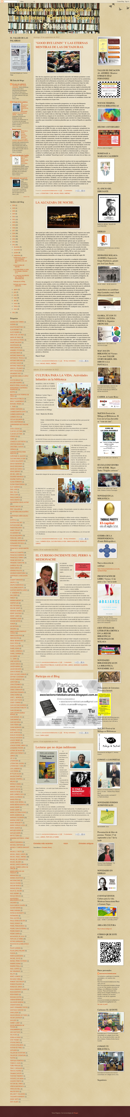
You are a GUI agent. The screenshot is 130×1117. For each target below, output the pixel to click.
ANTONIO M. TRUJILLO (17, 358)
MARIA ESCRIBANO (16, 797)
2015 (14, 236)
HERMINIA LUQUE (15, 618)
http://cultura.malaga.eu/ (105, 929)
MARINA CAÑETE (15, 820)
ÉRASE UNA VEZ (15, 506)
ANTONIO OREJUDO (16, 360)
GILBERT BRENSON (16, 580)
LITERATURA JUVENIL (17, 763)
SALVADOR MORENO (16, 1002)
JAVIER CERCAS (15, 664)
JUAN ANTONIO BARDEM (18, 705)
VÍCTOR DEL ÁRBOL (16, 1083)
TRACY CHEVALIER (16, 1068)
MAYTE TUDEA (15, 835)
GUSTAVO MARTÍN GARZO (18, 590)
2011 (14, 312)
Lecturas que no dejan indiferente (56, 747)
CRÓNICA (13, 449)
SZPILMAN (13, 1050)
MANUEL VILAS (15, 786)
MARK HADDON (41, 667)
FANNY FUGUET (15, 530)
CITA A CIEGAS (15, 428)
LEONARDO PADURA (16, 748)
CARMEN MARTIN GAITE (18, 411)
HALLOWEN (13, 595)
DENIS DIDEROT (15, 471)
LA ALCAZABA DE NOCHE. (55, 202)
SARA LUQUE (44, 735)
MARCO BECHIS (15, 789)
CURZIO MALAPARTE (17, 461)
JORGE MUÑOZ (15, 695)
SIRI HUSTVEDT (15, 1032)
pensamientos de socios (17, 936)
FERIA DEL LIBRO (15, 538)
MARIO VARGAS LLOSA (17, 825)
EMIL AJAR (13, 489)
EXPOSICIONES (15, 525)
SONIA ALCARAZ (15, 1037)
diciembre (17, 247)
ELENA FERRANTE (16, 482)
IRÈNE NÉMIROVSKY (17, 640)
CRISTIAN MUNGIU (16, 444)
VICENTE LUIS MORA (17, 1078)
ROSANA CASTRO (16, 997)
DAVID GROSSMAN (16, 466)
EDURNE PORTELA (16, 479)
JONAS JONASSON (16, 689)
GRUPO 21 (13, 582)
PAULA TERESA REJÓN (17, 921)
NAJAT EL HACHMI (16, 891)
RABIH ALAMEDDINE (16, 956)
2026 (14, 205)
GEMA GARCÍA (15, 568)
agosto (16, 289)
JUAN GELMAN (15, 710)
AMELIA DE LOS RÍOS (17, 335)
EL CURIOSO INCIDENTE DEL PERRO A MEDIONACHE (21, 277)
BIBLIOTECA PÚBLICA (47, 665)
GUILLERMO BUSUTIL (17, 587)
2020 (14, 222)
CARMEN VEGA (45, 541)
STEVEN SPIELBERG (17, 1045)
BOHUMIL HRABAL (16, 404)
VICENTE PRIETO (15, 1081)
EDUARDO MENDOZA (17, 476)
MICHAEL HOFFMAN (16, 845)
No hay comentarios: (70, 361)
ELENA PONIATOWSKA (17, 484)
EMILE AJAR (14, 494)
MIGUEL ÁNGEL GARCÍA (18, 854)
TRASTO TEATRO (15, 1071)
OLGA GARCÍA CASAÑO (17, 905)
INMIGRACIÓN (14, 638)
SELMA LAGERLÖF (16, 1017)
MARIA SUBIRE (15, 807)
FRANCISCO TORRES (17, 557)
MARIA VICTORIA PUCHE (18, 812)
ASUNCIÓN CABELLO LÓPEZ (19, 376)
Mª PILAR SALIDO (15, 774)
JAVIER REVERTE (16, 669)
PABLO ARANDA (15, 910)
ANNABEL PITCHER (16, 350)
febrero (16, 306)
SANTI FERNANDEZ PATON (18, 1007)
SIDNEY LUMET (15, 1023)
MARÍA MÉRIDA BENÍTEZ (18, 804)
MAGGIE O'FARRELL (16, 779)
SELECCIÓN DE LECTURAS (18, 1015)
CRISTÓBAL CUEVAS (16, 447)
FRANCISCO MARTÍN (16, 552)
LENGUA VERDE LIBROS (18, 745)
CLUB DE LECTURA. (16, 434)
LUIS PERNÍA (14, 771)
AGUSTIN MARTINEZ (16, 327)
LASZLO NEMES (15, 740)
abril (15, 300)
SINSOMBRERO (15, 1029)
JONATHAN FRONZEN (17, 692)
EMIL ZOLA (13, 492)
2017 (14, 230)
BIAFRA (12, 392)
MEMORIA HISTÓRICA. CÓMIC (19, 838)
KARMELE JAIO (15, 730)
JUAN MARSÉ (14, 719)
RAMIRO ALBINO (15, 963)
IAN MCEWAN (14, 626)
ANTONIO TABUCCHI (16, 365)
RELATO (12, 974)
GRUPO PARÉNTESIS (17, 585)
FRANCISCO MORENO (17, 555)
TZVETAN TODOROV (16, 1076)
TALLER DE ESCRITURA (17, 1053)
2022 (14, 216)
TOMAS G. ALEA (15, 1063)
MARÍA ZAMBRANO (16, 815)
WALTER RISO (14, 1091)
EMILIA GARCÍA (15, 497)
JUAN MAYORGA (15, 722)
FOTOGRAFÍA (14, 546)
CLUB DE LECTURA (61, 665)
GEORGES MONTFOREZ (18, 573)
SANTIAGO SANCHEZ (17, 1010)
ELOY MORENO (15, 487)
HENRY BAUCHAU (16, 613)
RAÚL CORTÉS (15, 969)
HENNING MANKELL (16, 611)
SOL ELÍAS (13, 1035)
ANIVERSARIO (14, 345)
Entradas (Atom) (47, 847)
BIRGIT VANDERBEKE (17, 401)
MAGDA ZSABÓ (15, 776)
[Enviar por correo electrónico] (76, 191)
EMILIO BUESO (15, 500)
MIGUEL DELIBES (15, 862)
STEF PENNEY (15, 1040)
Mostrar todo (26, 196)
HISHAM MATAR (15, 621)
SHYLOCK (13, 1020)
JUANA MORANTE (15, 727)
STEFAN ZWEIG (15, 1042)
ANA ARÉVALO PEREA (17, 340)
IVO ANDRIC (14, 656)
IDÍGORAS (13, 629)
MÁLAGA (13, 781)
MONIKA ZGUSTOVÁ (16, 878)
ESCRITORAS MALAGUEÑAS (19, 511)
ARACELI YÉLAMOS (16, 368)
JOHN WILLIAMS (15, 687)
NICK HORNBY (14, 893)
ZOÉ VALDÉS (14, 1102)
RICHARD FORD (15, 979)
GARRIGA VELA (15, 565)
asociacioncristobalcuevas (108, 973)
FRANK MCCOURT (16, 560)
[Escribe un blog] (78, 191)
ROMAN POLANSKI (16, 984)
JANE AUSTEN (14, 661)
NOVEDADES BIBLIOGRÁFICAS (15, 899)
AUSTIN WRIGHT (15, 380)
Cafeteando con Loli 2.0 (19, 178)
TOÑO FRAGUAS (15, 1065)
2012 (14, 244)
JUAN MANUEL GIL (16, 717)
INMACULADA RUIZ (73, 541)
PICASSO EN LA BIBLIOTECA (19, 944)
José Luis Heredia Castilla (20, 155)
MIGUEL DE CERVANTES (18, 859)
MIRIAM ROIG (14, 875)
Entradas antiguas (86, 843)
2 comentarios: (68, 190)
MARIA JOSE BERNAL (17, 802)
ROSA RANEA (14, 994)
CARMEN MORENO (16, 414)
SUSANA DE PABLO (16, 1047)
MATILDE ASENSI (15, 830)
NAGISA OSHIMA (15, 883)
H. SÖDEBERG (14, 593)
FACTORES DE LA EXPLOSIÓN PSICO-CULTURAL (24, 160)
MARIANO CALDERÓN (81, 665)
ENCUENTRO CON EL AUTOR (19, 502)
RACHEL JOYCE (15, 958)
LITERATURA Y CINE (46, 193)
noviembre (17, 250)
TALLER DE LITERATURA (18, 1055)
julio (15, 292)
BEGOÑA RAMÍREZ (16, 382)
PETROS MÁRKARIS (16, 941)
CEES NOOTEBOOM (16, 422)
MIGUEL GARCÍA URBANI (18, 864)
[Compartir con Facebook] (82, 191)
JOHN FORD (14, 682)
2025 (14, 208)
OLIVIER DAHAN (15, 908)
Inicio (66, 843)
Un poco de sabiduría (19, 84)
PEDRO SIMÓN (15, 933)
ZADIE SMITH (14, 1099)
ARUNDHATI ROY (15, 373)
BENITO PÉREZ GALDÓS (18, 385)
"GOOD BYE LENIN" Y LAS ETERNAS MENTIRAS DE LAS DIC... (20, 260)
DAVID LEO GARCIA (16, 469)
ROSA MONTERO (15, 992)
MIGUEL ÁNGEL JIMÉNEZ (62, 193)
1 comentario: (68, 662)
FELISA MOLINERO (16, 535)
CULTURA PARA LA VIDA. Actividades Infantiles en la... (21, 271)
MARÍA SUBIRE (15, 810)
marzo (16, 303)
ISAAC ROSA (14, 643)
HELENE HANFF (15, 608)
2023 (14, 214)
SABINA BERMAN (15, 999)
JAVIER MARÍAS (15, 666)
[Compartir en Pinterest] (84, 191)
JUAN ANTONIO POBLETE (18, 707)
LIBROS (70, 665)
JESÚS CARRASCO (16, 679)
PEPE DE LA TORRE (52, 837)
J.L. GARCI (13, 659)
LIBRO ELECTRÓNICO (17, 753)
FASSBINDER (14, 533)
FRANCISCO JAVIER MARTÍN (19, 548)
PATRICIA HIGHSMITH (17, 913)
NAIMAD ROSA (15, 888)
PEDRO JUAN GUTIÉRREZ (18, 928)
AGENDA (13, 324)
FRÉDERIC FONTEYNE (17, 563)
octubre (16, 252)
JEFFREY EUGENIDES (17, 677)
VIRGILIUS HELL (15, 1089)
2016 (14, 233)
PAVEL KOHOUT (15, 923)
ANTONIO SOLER (15, 363)
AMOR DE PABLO (15, 337)
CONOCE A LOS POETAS (18, 441)
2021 (14, 219)
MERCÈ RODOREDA (16, 842)
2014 (14, 239)
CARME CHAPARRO (16, 409)
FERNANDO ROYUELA (17, 543)
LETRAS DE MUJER (16, 750)
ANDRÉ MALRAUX (16, 342)
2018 (14, 228)
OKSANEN (13, 902)
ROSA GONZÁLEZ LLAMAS (18, 989)
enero (15, 309)
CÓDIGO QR (14, 436)
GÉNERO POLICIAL (16, 570)
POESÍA (12, 953)
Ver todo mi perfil (102, 1004)
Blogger (76, 1113)
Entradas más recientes (43, 843)
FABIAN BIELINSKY (16, 528)
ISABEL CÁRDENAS (16, 651)
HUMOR (12, 623)
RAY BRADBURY (15, 971)
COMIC (12, 439)
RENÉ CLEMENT (15, 976)
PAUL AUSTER (14, 918)
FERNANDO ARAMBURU (17, 540)
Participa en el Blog (48, 676)
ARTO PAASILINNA (16, 371)
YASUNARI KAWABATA (17, 1096)
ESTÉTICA (13, 520)
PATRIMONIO (14, 915)
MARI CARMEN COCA (17, 794)
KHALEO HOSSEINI (16, 737)
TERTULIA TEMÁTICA (17, 1060)
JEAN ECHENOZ (15, 671)
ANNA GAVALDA (15, 347)
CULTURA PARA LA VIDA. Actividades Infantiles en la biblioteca (62, 377)
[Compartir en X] (80, 191)
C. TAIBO (13, 406)
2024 (14, 211)
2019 (14, 225)
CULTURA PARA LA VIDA (58, 541)
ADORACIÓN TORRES (17, 322)
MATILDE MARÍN (15, 833)
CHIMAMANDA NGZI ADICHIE (19, 424)
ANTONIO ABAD (15, 353)
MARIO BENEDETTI (16, 823)
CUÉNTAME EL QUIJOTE (18, 456)
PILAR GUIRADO (15, 948)
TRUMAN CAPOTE (16, 1073)
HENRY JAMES (15, 616)
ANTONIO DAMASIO (16, 355)
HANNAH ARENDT (15, 600)
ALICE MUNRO (14, 332)
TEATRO (12, 1058)
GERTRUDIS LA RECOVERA (19, 576)
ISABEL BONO (14, 648)
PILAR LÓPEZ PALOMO (17, 951)
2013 (14, 242)
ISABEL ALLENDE (15, 646)
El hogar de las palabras (20, 102)
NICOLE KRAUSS (15, 896)
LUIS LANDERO (15, 768)
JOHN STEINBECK (16, 684)
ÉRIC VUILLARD (15, 509)
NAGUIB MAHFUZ (15, 885)
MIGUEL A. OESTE (16, 851)
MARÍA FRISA (14, 799)
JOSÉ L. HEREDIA (16, 697)
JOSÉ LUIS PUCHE (16, 700)
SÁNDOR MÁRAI (15, 1005)
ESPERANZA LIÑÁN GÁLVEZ (19, 516)
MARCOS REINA (15, 792)
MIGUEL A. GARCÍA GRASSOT (19, 847)
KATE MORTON (15, 732)
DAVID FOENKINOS (16, 464)
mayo (15, 298)
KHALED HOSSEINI (16, 735)
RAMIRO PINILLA (15, 966)
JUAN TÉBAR (14, 725)
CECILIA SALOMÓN (16, 419)
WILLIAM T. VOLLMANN (17, 1094)
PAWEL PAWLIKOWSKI (17, 926)
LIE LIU (12, 758)
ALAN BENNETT (15, 329)
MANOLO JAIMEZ (15, 784)
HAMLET (13, 598)
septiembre (17, 255)
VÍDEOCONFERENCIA (17, 1086)
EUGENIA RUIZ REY (16, 522)
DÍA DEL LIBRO (15, 474)
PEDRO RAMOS (15, 931)
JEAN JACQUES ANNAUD (18, 674)
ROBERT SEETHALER (17, 981)
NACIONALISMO (15, 880)
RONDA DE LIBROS (16, 987)
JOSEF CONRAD (15, 702)
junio (15, 295)
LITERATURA (14, 761)
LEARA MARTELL (15, 743)
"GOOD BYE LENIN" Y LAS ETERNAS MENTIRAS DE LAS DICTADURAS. (62, 45)
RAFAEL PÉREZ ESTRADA (18, 961)
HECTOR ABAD (15, 605)
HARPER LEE (14, 603)
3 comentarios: (68, 834)
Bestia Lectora (16, 129)
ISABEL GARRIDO (15, 653)
